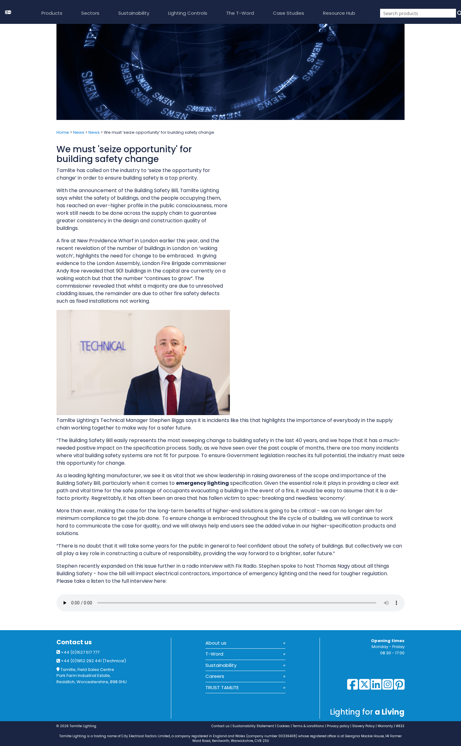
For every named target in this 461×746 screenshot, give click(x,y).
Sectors (90, 13)
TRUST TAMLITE (222, 687)
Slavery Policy (363, 726)
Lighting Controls (187, 13)
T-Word (214, 654)
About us (215, 643)
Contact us (74, 642)
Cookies (283, 726)
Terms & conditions (308, 726)
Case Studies (288, 13)
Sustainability (133, 13)
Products (51, 13)
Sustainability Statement (253, 726)
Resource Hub (339, 13)
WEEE (400, 726)
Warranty (385, 726)
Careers (214, 676)
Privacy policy (338, 726)
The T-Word (240, 13)
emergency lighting (202, 483)
